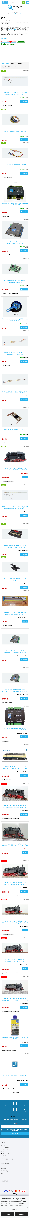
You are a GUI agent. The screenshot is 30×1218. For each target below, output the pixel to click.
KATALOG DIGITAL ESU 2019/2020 (7, 37)
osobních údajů (15, 1130)
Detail (25, 477)
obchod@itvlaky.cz (6, 1145)
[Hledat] (3, 2)
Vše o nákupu (3, 1165)
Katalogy (2, 1173)
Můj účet (2, 1161)
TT (24, 1103)
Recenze (2, 1176)
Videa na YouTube (6, 1153)
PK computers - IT (4, 1171)
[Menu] (27, 2)
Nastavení (14, 1209)
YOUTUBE (24, 1109)
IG (15, 1109)
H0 (5, 1109)
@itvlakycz (5, 1155)
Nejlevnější (12, 63)
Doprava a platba (4, 1170)
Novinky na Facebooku (7, 1149)
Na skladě (8, 54)
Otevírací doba (3, 1168)
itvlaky (4, 1151)
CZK (13, 2)
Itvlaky (5, 1103)
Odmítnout (7, 1214)
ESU (11, 20)
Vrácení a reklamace (5, 1163)
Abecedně (13, 67)
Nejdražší (19, 63)
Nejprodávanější (6, 67)
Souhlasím (21, 1214)
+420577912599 (6, 1147)
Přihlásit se (15, 1133)
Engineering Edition (12, 29)
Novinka (7, 55)
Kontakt (2, 1166)
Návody (2, 1175)
